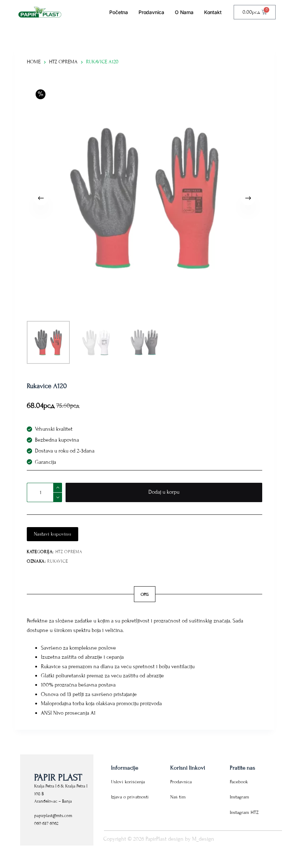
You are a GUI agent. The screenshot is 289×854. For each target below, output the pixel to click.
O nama (184, 12)
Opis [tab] (145, 594)
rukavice (57, 561)
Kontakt (213, 12)
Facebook (239, 782)
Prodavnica (151, 12)
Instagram (239, 797)
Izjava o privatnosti (130, 797)
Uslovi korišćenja (128, 782)
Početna (118, 12)
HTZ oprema (68, 552)
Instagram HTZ (244, 812)
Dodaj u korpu (163, 492)
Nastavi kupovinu (52, 534)
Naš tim (178, 797)
